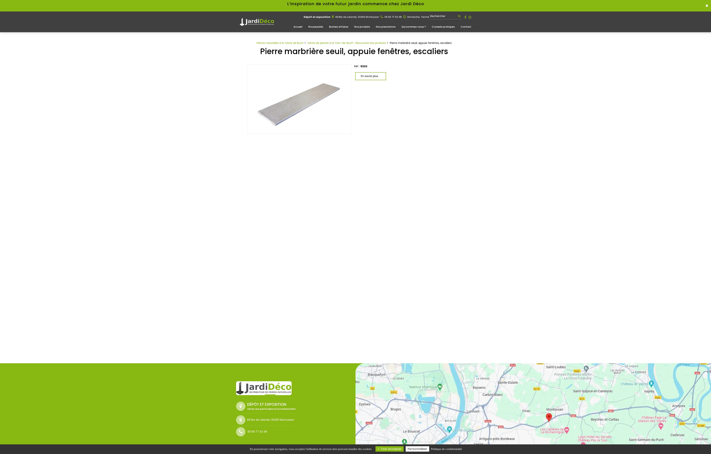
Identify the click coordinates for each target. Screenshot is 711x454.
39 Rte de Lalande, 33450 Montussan (357, 17)
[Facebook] (465, 17)
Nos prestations (385, 27)
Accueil (297, 27)
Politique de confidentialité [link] (446, 449)
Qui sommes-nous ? (413, 27)
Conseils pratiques (443, 27)
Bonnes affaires (338, 27)
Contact (466, 27)
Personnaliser (417, 449)
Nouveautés (315, 27)
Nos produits (362, 27)
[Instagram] (469, 17)
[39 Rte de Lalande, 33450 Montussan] (241, 420)
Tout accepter (391, 449)
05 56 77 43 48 (393, 17)
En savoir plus (369, 76)
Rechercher (437, 16)
